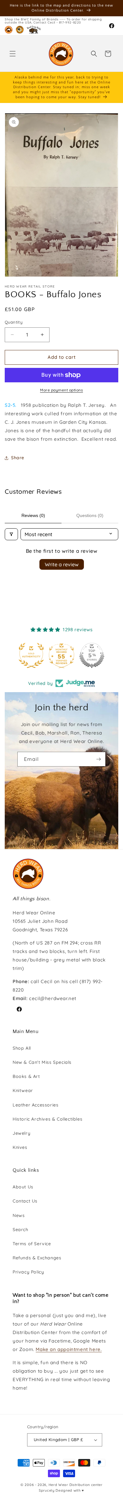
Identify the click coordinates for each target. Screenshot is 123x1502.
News (19, 1215)
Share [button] (17, 457)
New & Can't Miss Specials (42, 1062)
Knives (20, 1147)
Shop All (22, 1048)
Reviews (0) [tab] (33, 515)
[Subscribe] (98, 759)
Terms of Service (32, 1243)
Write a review (62, 564)
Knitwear (23, 1090)
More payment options (61, 390)
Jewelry (21, 1133)
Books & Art (26, 1076)
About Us (23, 1187)
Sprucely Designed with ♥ (61, 1490)
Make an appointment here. (69, 1349)
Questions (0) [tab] (89, 515)
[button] (13, 54)
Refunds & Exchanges (37, 1258)
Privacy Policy (28, 1272)
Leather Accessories (35, 1105)
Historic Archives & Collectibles (47, 1119)
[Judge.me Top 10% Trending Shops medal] (91, 655)
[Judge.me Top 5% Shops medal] (61, 655)
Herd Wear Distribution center (75, 1485)
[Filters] (11, 534)
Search (20, 1229)
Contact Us (25, 1201)
